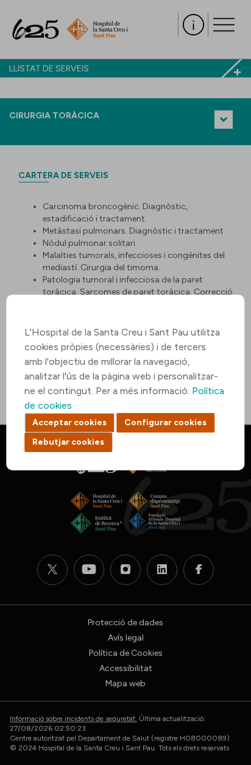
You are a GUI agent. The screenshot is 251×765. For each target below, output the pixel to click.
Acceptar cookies (69, 422)
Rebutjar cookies (68, 442)
